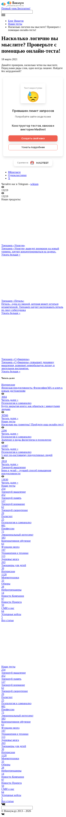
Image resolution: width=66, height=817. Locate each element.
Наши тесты (15, 23)
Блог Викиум (16, 20)
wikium (34, 184)
